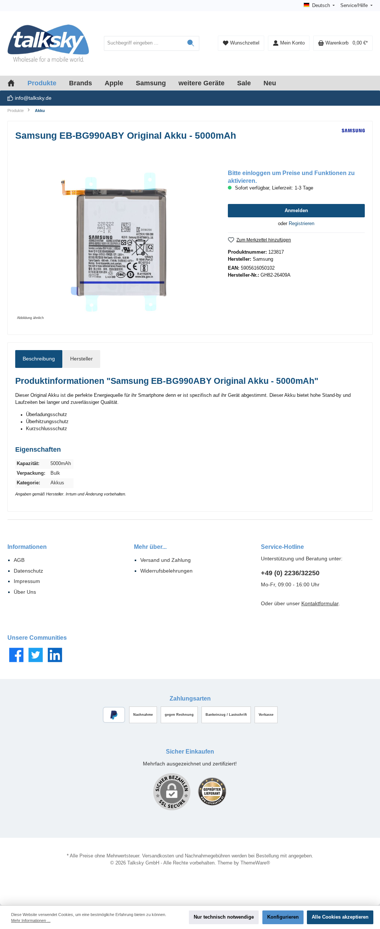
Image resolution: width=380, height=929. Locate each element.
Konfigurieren (283, 917)
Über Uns (25, 592)
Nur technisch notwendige (224, 917)
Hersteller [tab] (81, 359)
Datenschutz (28, 571)
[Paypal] (114, 714)
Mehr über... (150, 546)
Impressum (27, 581)
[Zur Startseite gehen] (48, 43)
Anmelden (296, 210)
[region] (114, 242)
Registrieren (301, 223)
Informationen (27, 546)
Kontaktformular (319, 603)
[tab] (38, 359)
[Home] (17, 83)
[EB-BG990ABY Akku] (114, 242)
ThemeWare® (255, 863)
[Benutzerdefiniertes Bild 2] (212, 791)
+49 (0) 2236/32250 (290, 573)
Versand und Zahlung (165, 560)
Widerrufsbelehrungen (166, 571)
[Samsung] (353, 138)
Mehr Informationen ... (30, 920)
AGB (19, 560)
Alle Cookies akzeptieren (340, 917)
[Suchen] (191, 43)
